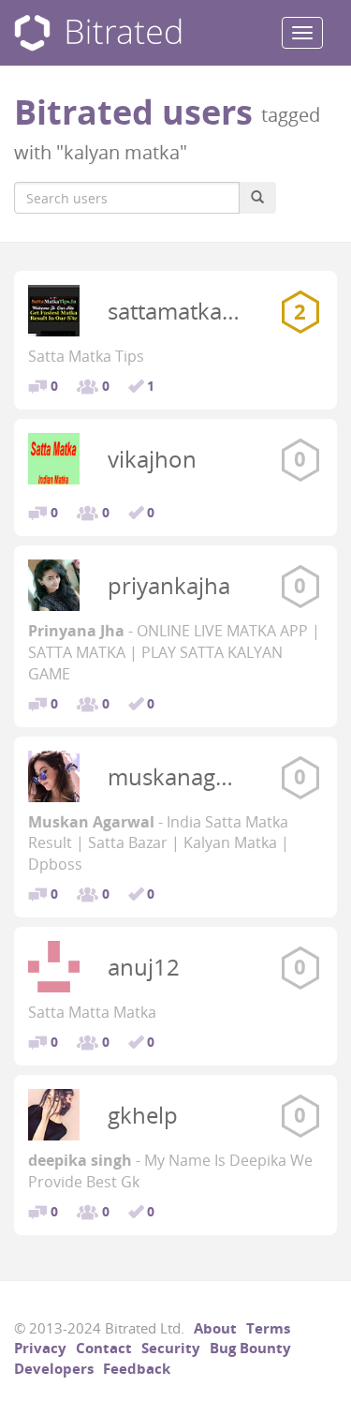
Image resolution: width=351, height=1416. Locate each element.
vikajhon (152, 458)
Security (170, 1347)
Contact (104, 1347)
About (215, 1328)
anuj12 (144, 966)
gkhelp (143, 1114)
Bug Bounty (250, 1347)
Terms (268, 1328)
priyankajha (169, 585)
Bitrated (98, 33)
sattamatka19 (178, 310)
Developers (54, 1368)
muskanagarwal (190, 776)
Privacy (40, 1347)
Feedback (136, 1368)
